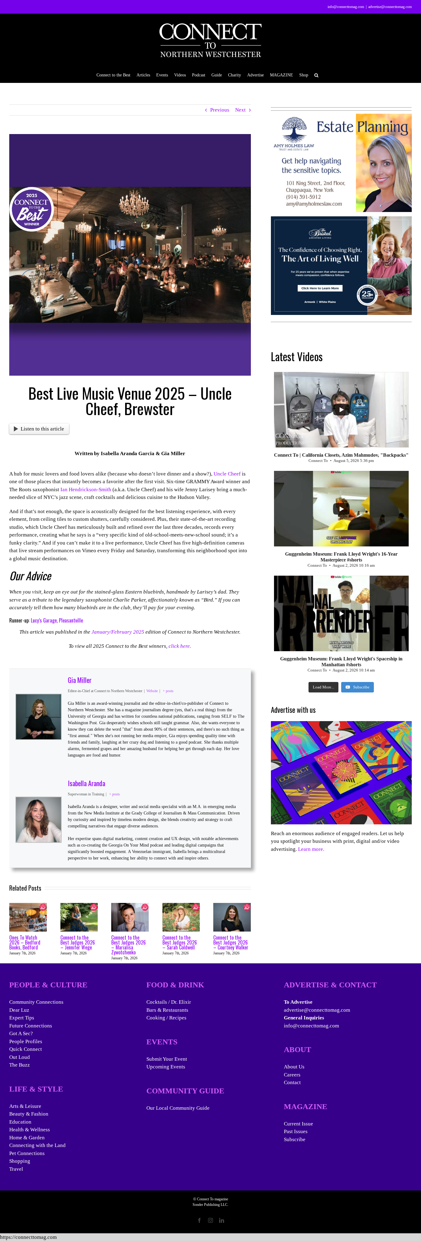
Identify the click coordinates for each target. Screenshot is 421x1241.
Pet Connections (27, 1153)
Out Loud (19, 1057)
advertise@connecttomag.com (390, 7)
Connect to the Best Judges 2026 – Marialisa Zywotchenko (128, 945)
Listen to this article (42, 429)
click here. (180, 646)
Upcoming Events (165, 1067)
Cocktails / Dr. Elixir (168, 1002)
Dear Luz (19, 1010)
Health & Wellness (29, 1130)
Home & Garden (27, 1138)
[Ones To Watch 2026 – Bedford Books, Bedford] (28, 906)
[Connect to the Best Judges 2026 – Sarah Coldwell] (181, 906)
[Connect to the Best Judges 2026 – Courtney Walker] (232, 906)
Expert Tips (21, 1018)
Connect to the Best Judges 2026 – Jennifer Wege (77, 942)
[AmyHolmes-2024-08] (341, 117)
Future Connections (30, 1026)
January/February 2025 (118, 632)
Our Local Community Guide (178, 1108)
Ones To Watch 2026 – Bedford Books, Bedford (24, 942)
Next (240, 110)
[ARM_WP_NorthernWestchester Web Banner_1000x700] (341, 220)
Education (20, 1122)
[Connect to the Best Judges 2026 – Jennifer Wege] (79, 906)
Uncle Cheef (227, 474)
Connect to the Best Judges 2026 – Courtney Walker (230, 942)
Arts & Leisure (25, 1106)
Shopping (19, 1161)
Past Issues (296, 1131)
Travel (16, 1169)
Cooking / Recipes (166, 1018)
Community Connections (36, 1002)
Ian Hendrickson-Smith (85, 489)
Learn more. (311, 849)
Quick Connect (25, 1049)
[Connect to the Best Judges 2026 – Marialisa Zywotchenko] (130, 906)
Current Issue (298, 1124)
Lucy (35, 620)
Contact (292, 1082)
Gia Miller (80, 680)
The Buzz (19, 1065)
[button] (316, 75)
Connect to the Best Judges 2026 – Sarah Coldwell (179, 942)
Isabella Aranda (86, 783)
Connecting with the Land (37, 1145)
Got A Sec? (21, 1033)
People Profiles (25, 1041)
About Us (294, 1067)
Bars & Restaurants (167, 1010)
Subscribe (294, 1139)
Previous (219, 110)
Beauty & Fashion (28, 1114)
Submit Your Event (166, 1059)
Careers (292, 1075)
